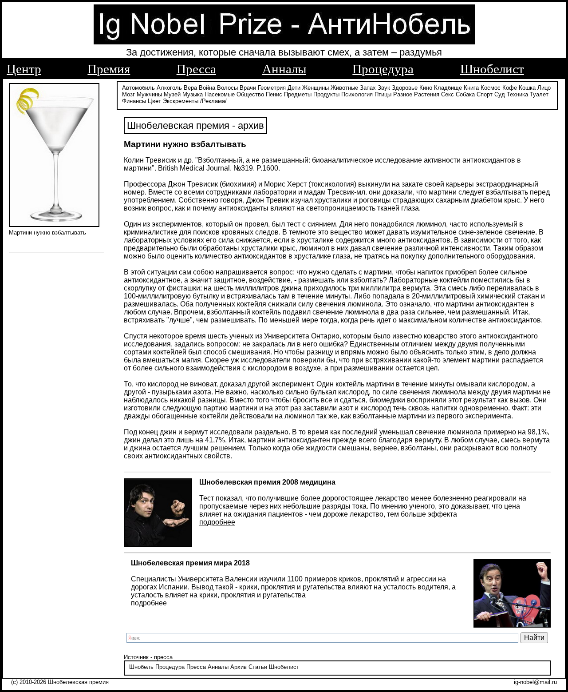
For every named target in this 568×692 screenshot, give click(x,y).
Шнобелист (492, 69)
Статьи (257, 667)
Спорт (485, 94)
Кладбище (448, 87)
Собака (465, 94)
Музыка (192, 94)
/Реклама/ (213, 101)
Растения (426, 94)
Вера (190, 87)
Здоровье (405, 87)
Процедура (383, 69)
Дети (294, 87)
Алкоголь (169, 87)
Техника (517, 94)
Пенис (274, 94)
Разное (402, 94)
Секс (447, 94)
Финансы (134, 101)
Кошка (527, 87)
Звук (384, 87)
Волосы (227, 87)
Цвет (154, 101)
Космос (491, 87)
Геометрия (272, 87)
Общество (250, 94)
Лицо (544, 87)
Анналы (284, 69)
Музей (172, 94)
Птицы (383, 94)
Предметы (298, 94)
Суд (499, 94)
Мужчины (149, 94)
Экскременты (180, 101)
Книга (471, 87)
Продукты (326, 94)
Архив (238, 667)
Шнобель (141, 667)
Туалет (539, 94)
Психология (357, 94)
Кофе (509, 87)
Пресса (196, 69)
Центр (24, 69)
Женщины (315, 87)
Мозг (128, 94)
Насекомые (220, 94)
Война (207, 87)
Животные (344, 87)
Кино (425, 87)
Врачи (248, 87)
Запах (368, 87)
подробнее (217, 522)
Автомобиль (138, 87)
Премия (108, 69)
